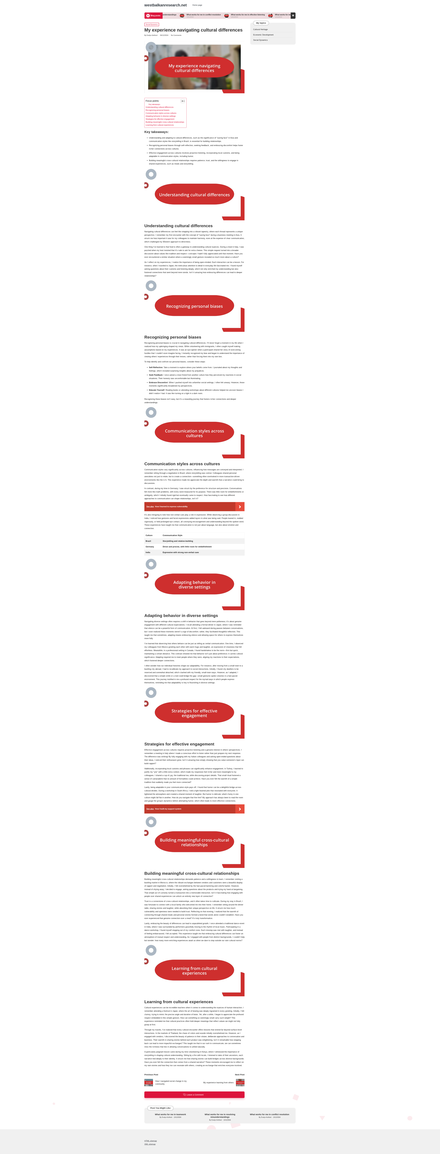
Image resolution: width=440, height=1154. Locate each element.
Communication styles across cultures (161, 113)
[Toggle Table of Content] (181, 101)
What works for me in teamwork (170, 1114)
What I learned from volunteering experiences (243, 15)
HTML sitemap (150, 1141)
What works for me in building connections (195, 15)
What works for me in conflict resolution (269, 1114)
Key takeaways (154, 104)
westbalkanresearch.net (165, 5)
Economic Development (263, 35)
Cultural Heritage (260, 29)
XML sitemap (149, 1144)
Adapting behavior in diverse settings (161, 116)
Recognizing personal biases (157, 110)
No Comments (176, 35)
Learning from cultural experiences (160, 125)
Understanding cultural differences (159, 107)
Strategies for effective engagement (160, 119)
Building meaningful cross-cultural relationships (165, 122)
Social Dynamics (152, 24)
